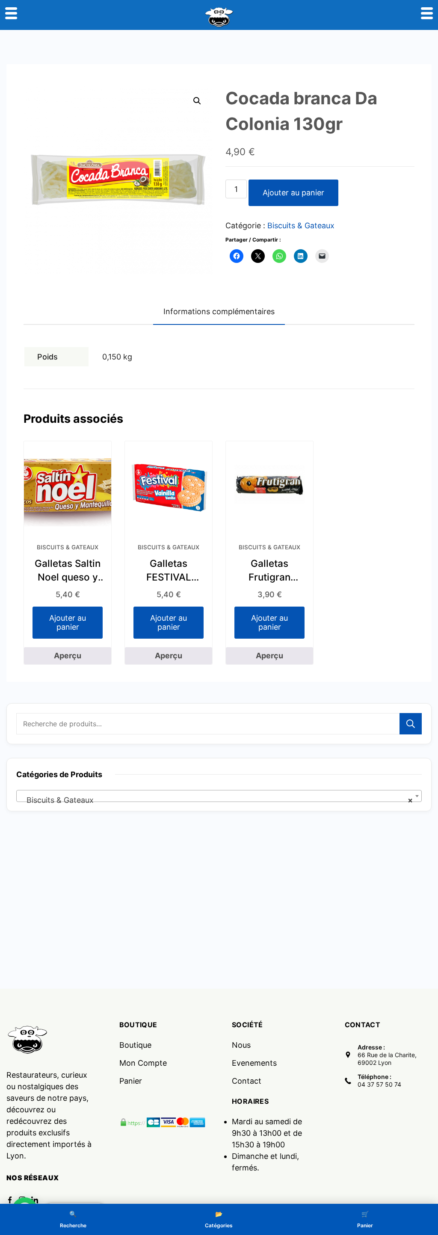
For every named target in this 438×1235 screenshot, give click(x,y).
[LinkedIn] (34, 1200)
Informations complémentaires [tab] (219, 311)
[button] (197, 101)
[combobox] (219, 796)
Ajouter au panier (293, 192)
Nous (241, 1044)
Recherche (411, 723)
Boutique (135, 1044)
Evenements (254, 1062)
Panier (130, 1080)
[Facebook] (9, 1200)
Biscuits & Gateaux (300, 225)
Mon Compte (143, 1062)
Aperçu (67, 655)
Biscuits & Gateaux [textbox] (216, 800)
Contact (246, 1080)
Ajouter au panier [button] (67, 622)
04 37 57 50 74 (379, 1084)
